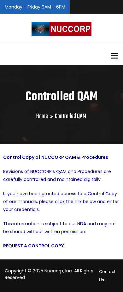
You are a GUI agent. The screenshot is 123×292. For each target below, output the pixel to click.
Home (42, 116)
